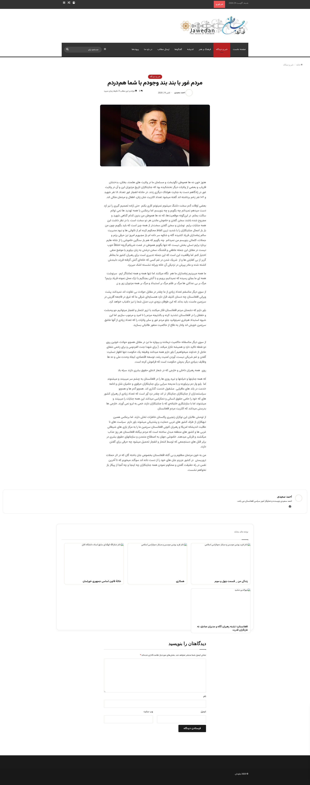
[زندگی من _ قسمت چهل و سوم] (220, 559)
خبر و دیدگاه (222, 49)
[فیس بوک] (290, 507)
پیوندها (135, 49)
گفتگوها (178, 49)
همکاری (180, 581)
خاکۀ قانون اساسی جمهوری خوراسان (102, 581)
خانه (298, 65)
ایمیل (203, 712)
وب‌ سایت (148, 712)
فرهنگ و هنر (205, 49)
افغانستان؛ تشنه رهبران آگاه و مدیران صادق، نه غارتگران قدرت (222, 628)
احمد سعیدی (179, 92)
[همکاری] (157, 559)
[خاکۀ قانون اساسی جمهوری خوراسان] (94, 559)
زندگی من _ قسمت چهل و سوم (231, 581)
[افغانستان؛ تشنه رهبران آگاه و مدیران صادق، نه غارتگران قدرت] (220, 605)
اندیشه (190, 49)
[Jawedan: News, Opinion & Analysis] (214, 25)
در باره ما (148, 49)
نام (204, 696)
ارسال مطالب (163, 49)
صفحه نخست (239, 49)
